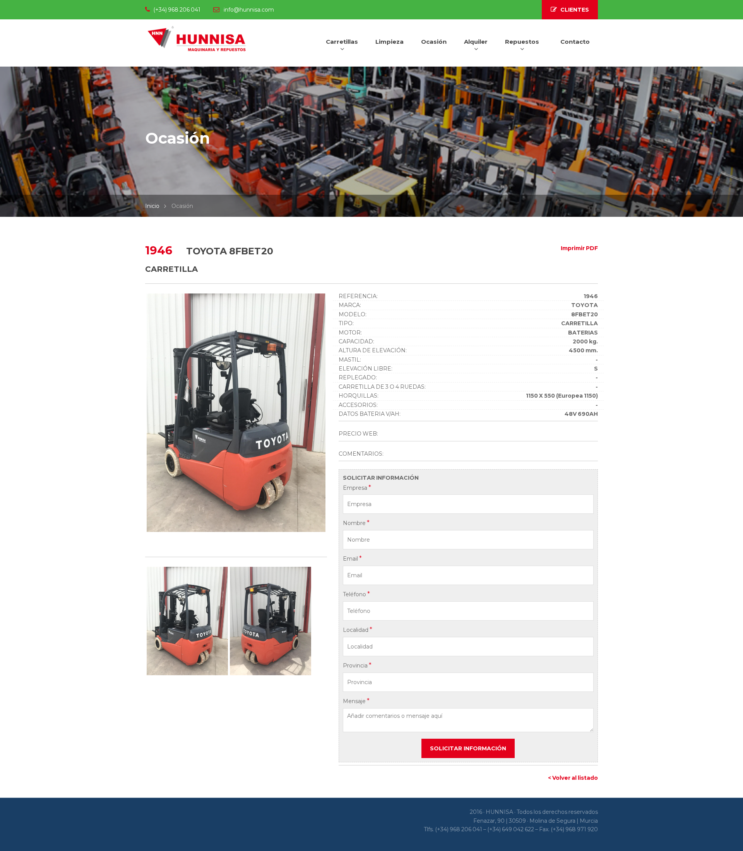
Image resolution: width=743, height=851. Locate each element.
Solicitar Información (468, 748)
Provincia (357, 665)
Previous (135, 414)
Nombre (356, 523)
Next (337, 414)
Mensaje (356, 701)
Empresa (357, 487)
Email (352, 558)
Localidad (357, 629)
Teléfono (356, 594)
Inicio (152, 205)
